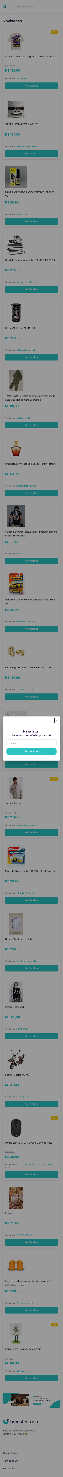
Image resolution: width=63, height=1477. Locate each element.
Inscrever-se (31, 751)
